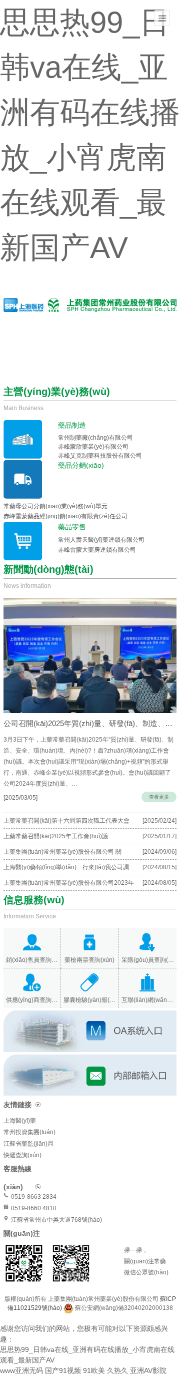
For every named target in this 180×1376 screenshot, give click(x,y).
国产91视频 (63, 1370)
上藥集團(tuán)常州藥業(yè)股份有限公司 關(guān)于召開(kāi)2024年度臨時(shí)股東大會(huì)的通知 (80, 853)
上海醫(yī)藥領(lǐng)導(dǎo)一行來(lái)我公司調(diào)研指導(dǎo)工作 (66, 869)
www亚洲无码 (21, 1370)
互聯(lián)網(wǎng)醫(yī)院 (148, 999)
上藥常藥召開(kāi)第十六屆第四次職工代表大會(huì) (67, 822)
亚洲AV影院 (148, 1370)
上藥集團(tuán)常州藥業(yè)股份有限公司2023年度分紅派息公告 (69, 884)
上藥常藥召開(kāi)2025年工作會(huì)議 (56, 836)
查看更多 (159, 797)
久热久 (117, 1370)
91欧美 (94, 1370)
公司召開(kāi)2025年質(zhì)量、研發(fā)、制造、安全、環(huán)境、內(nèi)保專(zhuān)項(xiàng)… (90, 723)
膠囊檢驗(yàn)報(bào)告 (90, 999)
